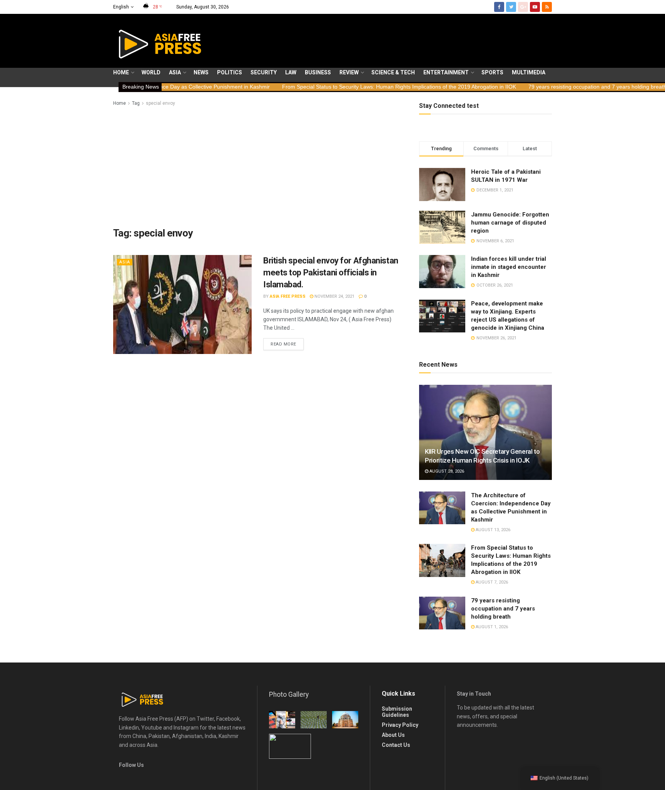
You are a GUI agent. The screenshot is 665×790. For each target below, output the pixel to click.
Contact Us (396, 745)
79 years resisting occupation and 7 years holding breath (552, 87)
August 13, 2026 (492, 529)
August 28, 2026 (446, 471)
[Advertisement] (257, 165)
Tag (136, 103)
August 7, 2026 (491, 582)
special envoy (160, 103)
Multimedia (528, 72)
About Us (393, 735)
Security (264, 72)
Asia (175, 72)
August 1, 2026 (491, 626)
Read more (283, 344)
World (151, 72)
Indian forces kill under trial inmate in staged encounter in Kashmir (508, 266)
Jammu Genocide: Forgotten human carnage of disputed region (510, 222)
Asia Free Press (288, 296)
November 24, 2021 (333, 296)
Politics (229, 72)
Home (121, 72)
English (121, 7)
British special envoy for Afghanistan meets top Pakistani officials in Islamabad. (330, 272)
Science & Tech (393, 72)
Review (349, 72)
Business (318, 72)
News (201, 72)
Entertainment (446, 72)
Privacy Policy (400, 725)
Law (290, 72)
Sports (492, 72)
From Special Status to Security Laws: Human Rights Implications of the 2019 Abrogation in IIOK (354, 87)
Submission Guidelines (397, 712)
